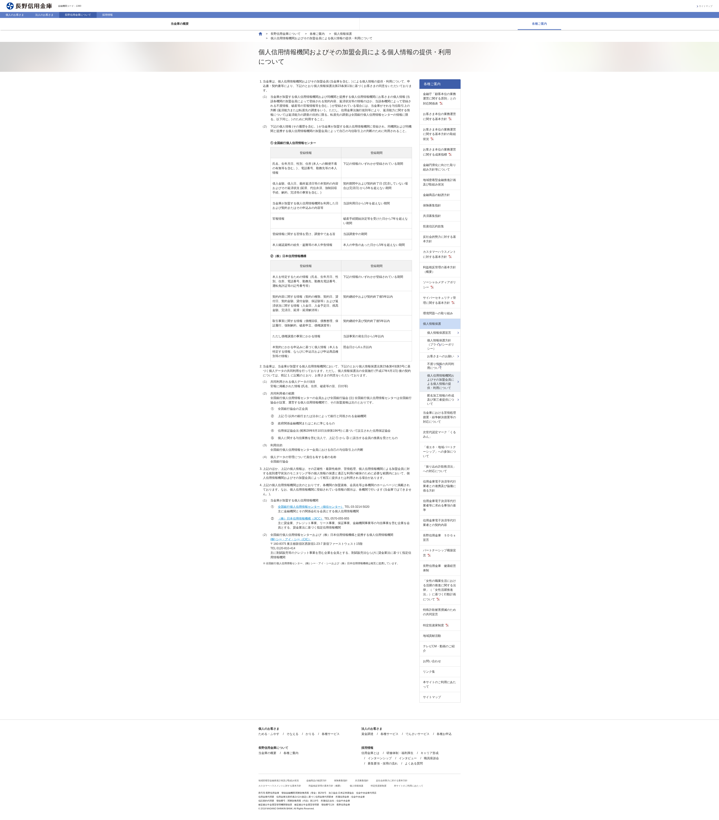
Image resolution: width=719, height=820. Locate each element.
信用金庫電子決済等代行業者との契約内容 (439, 522)
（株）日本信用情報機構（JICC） (301, 518)
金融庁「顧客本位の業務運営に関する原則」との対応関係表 (439, 98)
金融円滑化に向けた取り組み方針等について (439, 167)
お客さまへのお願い (440, 356)
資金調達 (367, 733)
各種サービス (331, 733)
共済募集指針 (432, 215)
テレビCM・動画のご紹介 (439, 648)
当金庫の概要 (180, 23)
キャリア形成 (430, 753)
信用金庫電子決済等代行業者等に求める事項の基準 (439, 505)
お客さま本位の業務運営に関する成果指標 (439, 152)
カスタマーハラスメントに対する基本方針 (439, 254)
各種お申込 (444, 733)
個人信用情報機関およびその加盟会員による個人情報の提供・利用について (440, 381)
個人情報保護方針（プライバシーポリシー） (440, 344)
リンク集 (429, 671)
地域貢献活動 (432, 635)
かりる (310, 733)
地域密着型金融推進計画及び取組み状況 (439, 182)
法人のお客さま (44, 14)
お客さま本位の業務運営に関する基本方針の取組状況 (439, 134)
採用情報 (107, 14)
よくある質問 (414, 763)
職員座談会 (431, 758)
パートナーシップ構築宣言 (439, 553)
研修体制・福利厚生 (399, 753)
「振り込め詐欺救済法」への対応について (439, 469)
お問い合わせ (432, 661)
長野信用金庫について (78, 14)
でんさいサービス (418, 733)
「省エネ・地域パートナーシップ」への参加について (439, 452)
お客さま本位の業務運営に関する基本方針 (439, 116)
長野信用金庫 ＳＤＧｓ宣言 (439, 537)
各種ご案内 (539, 23)
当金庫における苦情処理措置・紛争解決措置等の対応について (439, 417)
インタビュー (408, 758)
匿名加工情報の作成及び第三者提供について (440, 399)
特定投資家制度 (433, 625)
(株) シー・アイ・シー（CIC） (290, 539)
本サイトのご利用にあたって (439, 684)
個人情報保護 (343, 33)
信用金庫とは (370, 753)
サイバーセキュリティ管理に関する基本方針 (439, 300)
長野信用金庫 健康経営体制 (439, 568)
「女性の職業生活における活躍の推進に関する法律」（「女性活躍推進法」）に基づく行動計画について (439, 590)
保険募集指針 (432, 205)
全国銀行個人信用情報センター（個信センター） (311, 506)
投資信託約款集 (433, 226)
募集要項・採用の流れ (383, 763)
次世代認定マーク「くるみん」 (439, 434)
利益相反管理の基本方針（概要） (439, 269)
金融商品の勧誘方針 (436, 194)
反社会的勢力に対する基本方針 (439, 239)
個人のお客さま (15, 14)
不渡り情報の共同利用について (440, 366)
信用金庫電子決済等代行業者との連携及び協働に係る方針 (439, 486)
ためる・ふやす (268, 733)
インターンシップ (380, 758)
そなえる (292, 733)
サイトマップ (705, 6)
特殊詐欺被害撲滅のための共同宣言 (439, 612)
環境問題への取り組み (438, 313)
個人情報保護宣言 (439, 332)
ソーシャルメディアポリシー (439, 285)
